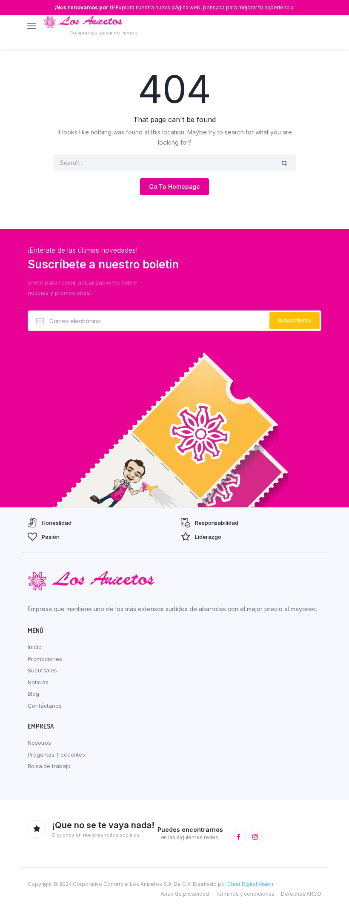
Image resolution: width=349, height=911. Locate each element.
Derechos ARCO (301, 894)
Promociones (45, 658)
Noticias (38, 682)
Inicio (34, 646)
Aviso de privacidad (184, 894)
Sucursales (42, 670)
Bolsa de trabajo (49, 766)
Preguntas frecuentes (56, 754)
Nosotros (39, 742)
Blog (33, 693)
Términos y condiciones (245, 894)
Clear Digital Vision (250, 884)
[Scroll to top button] (335, 876)
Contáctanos (45, 705)
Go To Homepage (174, 186)
